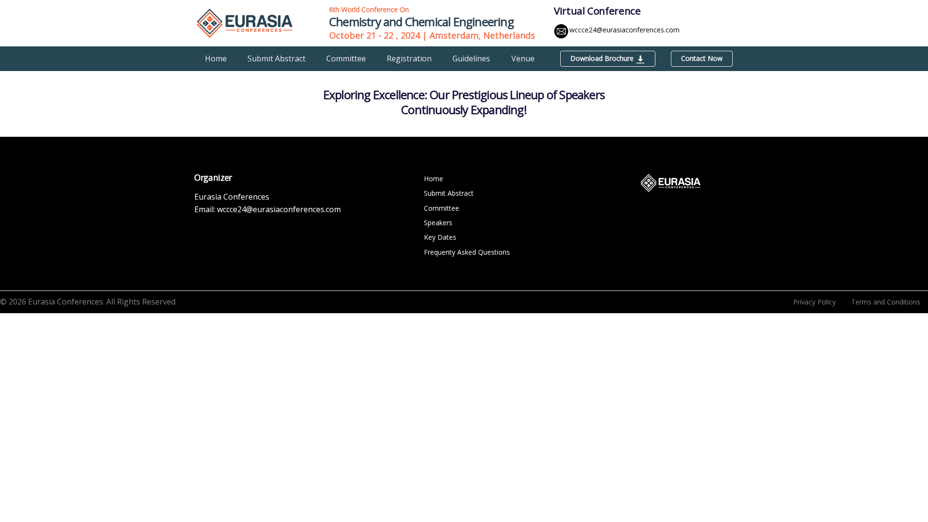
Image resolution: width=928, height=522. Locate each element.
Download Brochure (603, 58)
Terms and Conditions (885, 301)
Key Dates (440, 237)
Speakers (438, 222)
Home (216, 58)
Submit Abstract (276, 58)
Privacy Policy (814, 301)
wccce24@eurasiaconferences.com (624, 29)
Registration (409, 58)
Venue (523, 58)
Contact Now (702, 58)
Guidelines (471, 58)
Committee (346, 58)
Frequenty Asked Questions (467, 252)
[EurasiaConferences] (244, 22)
